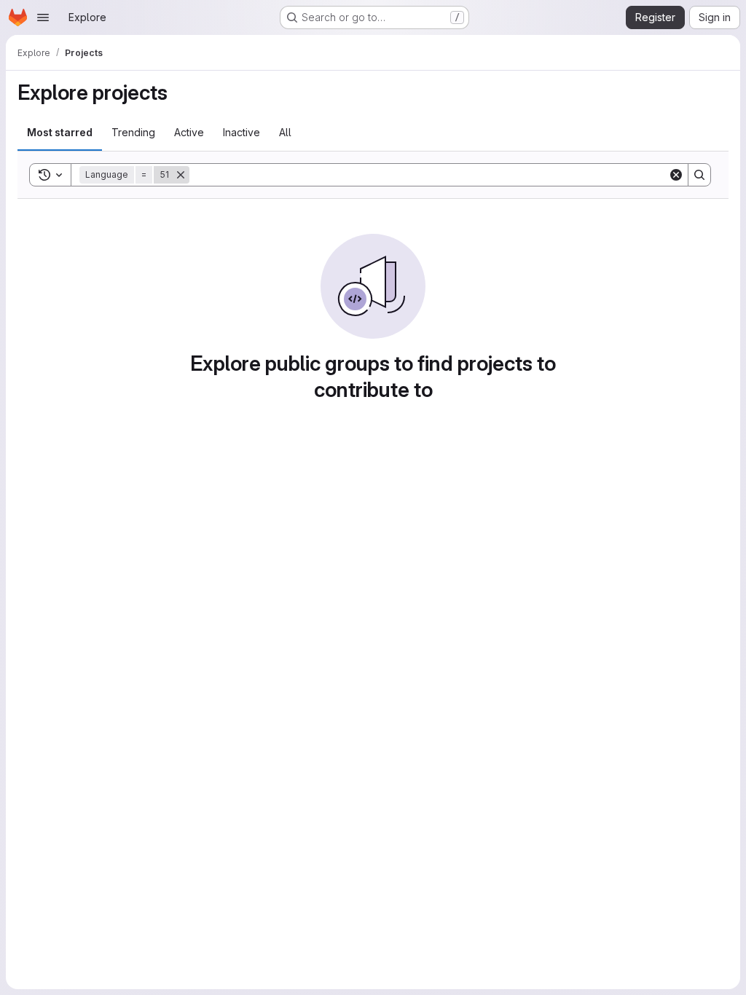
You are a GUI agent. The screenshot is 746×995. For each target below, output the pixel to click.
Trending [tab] (133, 132)
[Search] (699, 174)
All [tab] (285, 132)
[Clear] (676, 175)
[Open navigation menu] (43, 17)
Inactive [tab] (241, 132)
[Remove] (180, 175)
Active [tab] (189, 132)
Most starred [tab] (60, 132)
